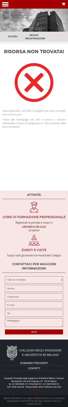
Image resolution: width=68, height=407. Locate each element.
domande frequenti (34, 363)
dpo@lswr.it (34, 389)
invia (34, 331)
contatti (34, 368)
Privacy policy (52, 401)
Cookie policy (34, 403)
